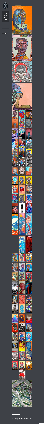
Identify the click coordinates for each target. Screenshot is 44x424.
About (2, 29)
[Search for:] (16, 414)
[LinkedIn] (4, 33)
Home (2, 27)
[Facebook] (2, 33)
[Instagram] (6, 33)
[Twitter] (5, 33)
